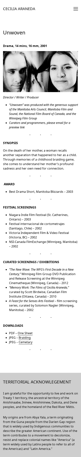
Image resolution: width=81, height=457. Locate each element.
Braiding (25, 338)
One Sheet (25, 333)
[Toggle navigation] (75, 9)
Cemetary (25, 342)
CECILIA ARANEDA (19, 8)
